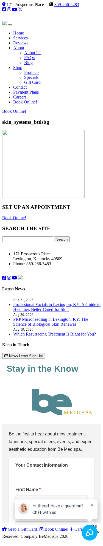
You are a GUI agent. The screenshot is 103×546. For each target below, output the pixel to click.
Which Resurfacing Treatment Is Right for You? (54, 334)
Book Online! (14, 111)
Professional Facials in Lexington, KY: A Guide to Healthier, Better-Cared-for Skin (57, 307)
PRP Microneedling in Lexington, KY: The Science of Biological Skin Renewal (50, 322)
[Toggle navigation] (10, 25)
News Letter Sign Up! (25, 356)
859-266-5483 (66, 4)
